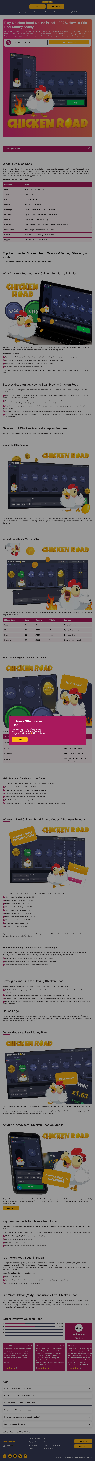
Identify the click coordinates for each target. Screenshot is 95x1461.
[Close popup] (83, 719)
